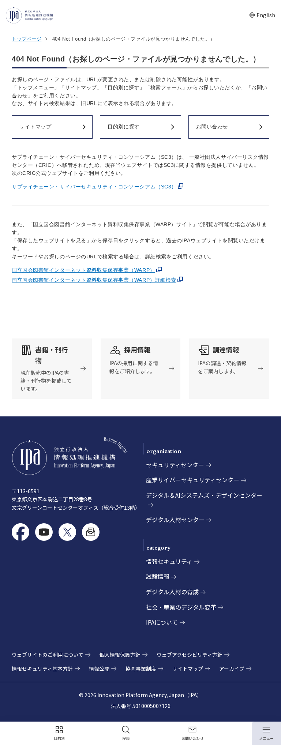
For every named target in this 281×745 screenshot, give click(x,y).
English (262, 15)
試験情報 (157, 576)
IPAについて (162, 622)
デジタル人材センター (175, 519)
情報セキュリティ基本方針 (42, 668)
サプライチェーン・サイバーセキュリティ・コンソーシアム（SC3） (94, 187)
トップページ (26, 39)
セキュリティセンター (175, 464)
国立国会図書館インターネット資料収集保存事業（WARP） (83, 270)
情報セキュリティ (169, 561)
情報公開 (99, 668)
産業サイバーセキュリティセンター (192, 479)
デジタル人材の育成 (172, 591)
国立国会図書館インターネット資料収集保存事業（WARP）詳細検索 (94, 280)
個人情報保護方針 (120, 654)
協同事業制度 (140, 668)
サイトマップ (187, 668)
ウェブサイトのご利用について (47, 654)
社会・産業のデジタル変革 (181, 607)
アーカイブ (231, 668)
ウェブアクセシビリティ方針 (189, 654)
